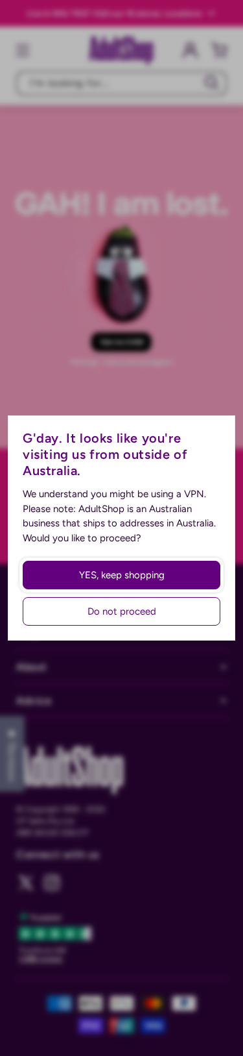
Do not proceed (121, 611)
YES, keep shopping (122, 575)
